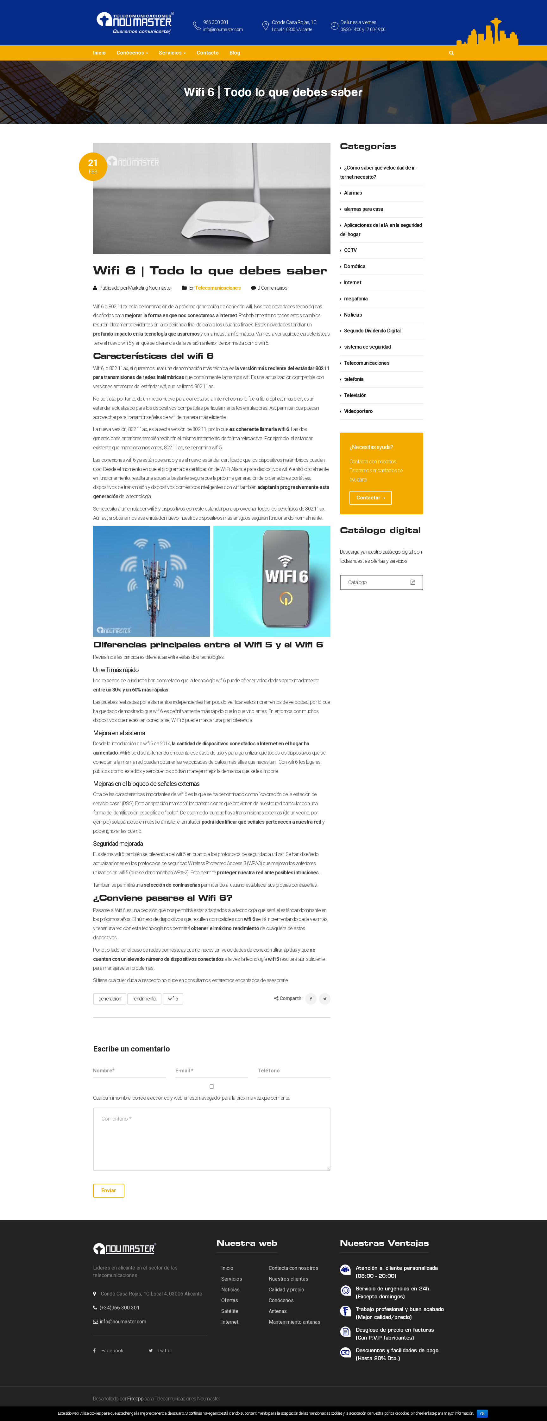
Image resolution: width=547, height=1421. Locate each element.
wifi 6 (173, 999)
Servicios (231, 1279)
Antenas (278, 1311)
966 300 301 (216, 22)
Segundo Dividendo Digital (372, 331)
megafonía (356, 299)
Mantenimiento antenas (294, 1322)
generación (109, 999)
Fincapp (135, 1399)
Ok (482, 1413)
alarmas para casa (363, 209)
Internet (352, 283)
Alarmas (353, 193)
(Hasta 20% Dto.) (378, 1358)
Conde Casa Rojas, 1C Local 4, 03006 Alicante (151, 1294)
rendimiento (144, 999)
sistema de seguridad (367, 347)
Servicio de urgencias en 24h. (393, 1289)
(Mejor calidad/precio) (384, 1317)
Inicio (227, 1268)
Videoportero (358, 411)
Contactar (368, 498)
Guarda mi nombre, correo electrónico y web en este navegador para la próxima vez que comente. (191, 1098)
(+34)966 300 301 (120, 1308)
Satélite (229, 1311)
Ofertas (229, 1300)
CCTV (350, 250)
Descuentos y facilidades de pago (397, 1350)
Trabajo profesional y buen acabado (400, 1309)
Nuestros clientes (288, 1279)
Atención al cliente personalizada (397, 1268)
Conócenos (281, 1300)
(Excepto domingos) (380, 1297)
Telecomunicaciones (218, 288)
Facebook (112, 1350)
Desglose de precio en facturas (395, 1330)
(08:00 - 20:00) (376, 1276)
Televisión (355, 395)
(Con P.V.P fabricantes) (385, 1338)
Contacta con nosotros (293, 1268)
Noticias (353, 315)
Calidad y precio (286, 1290)
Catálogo (357, 582)
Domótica (354, 266)
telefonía (353, 379)
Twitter (164, 1350)
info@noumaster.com (223, 29)
